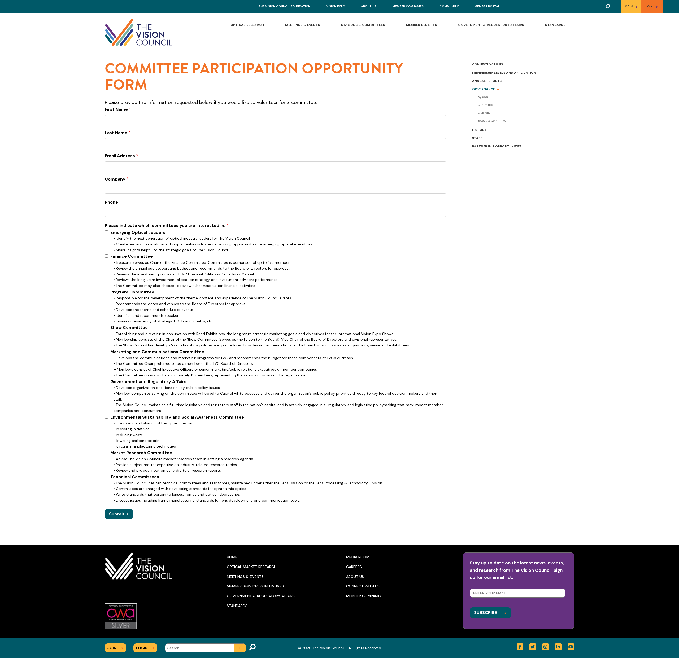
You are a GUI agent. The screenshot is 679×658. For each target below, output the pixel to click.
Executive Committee (492, 120)
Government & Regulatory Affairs (491, 25)
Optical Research (247, 25)
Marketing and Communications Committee (157, 351)
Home (232, 557)
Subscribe (490, 612)
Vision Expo (335, 6)
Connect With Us (487, 64)
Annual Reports (487, 81)
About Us (368, 6)
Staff (477, 138)
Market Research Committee (141, 452)
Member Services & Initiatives (255, 586)
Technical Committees (134, 477)
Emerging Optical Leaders (138, 232)
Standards (555, 25)
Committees (486, 105)
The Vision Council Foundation (284, 6)
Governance (483, 89)
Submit (119, 514)
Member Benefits (421, 25)
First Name (116, 109)
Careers (354, 566)
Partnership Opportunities (496, 146)
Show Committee (129, 327)
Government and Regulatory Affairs (148, 381)
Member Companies (408, 6)
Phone (111, 202)
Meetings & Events (302, 25)
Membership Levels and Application (504, 73)
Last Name (116, 132)
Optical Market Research (251, 566)
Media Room (357, 557)
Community (449, 6)
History (479, 130)
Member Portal (487, 6)
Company (115, 179)
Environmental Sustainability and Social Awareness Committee (177, 417)
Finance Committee (131, 256)
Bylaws (483, 97)
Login (631, 6)
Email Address (120, 156)
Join (652, 6)
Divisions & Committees (363, 25)
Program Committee (132, 292)
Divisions (484, 113)
